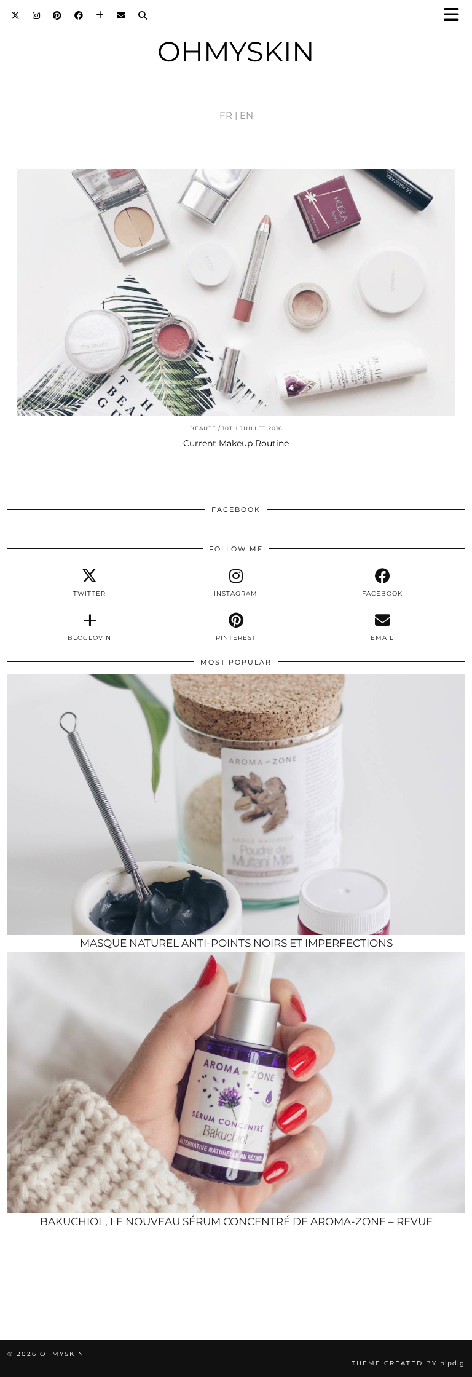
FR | (228, 115)
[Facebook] (79, 15)
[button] (455, 16)
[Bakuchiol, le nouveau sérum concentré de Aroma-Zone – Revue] (236, 1083)
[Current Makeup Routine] (236, 292)
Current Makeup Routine (236, 443)
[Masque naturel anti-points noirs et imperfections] (236, 805)
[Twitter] (15, 15)
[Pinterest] (57, 15)
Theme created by (408, 1363)
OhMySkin (236, 51)
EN (246, 115)
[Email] (121, 15)
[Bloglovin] (100, 15)
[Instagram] (37, 15)
